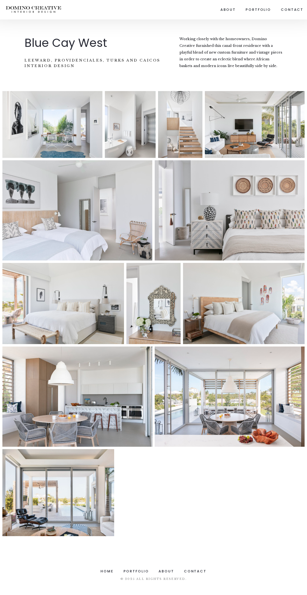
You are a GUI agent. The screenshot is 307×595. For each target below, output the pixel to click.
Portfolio (258, 9)
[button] (52, 124)
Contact (292, 9)
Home (107, 571)
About (228, 9)
